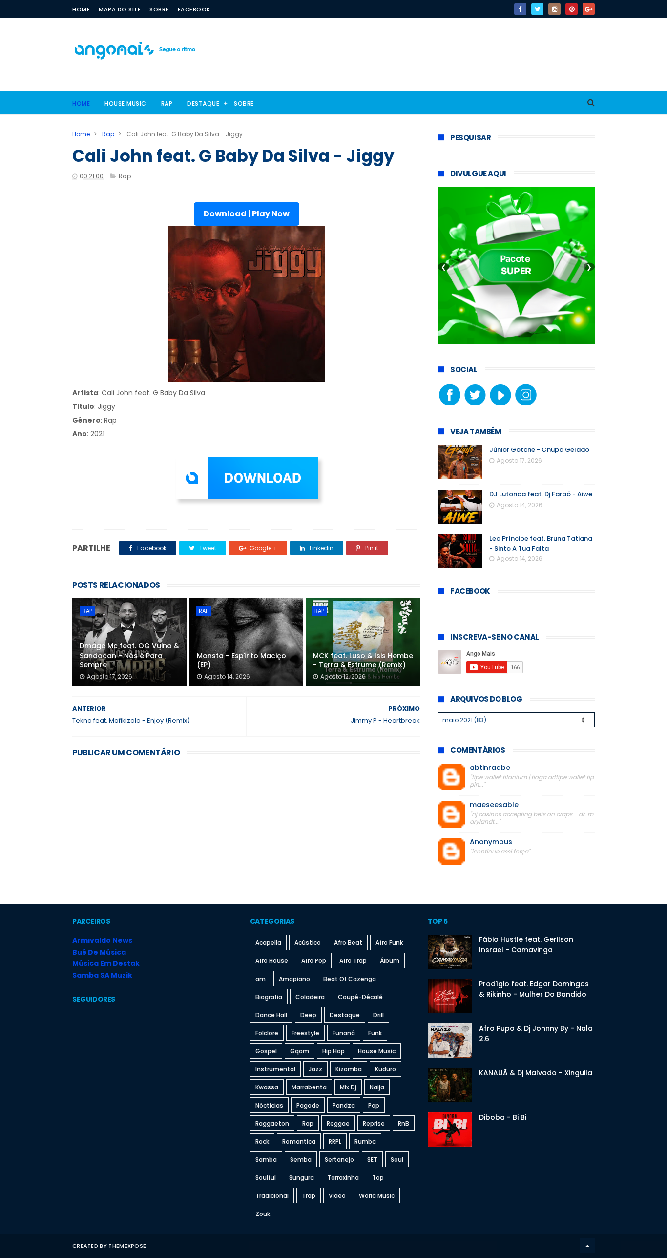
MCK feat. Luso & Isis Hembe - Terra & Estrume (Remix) (363, 660)
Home (81, 9)
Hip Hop (333, 1051)
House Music (125, 103)
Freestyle (305, 1033)
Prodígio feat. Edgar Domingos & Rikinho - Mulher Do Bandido (534, 989)
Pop (373, 1105)
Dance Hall (271, 1015)
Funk (375, 1033)
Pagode (307, 1105)
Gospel (266, 1051)
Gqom (299, 1051)
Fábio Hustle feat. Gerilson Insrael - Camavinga (526, 945)
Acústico (307, 942)
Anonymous (491, 842)
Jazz (315, 1069)
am (260, 979)
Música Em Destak (106, 963)
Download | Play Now (247, 213)
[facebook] (520, 9)
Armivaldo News (102, 940)
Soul (397, 1159)
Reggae (338, 1123)
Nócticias (269, 1105)
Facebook (194, 9)
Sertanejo (339, 1159)
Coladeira (310, 997)
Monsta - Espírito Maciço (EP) (241, 660)
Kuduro (385, 1069)
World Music (377, 1196)
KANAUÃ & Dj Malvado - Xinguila (535, 1073)
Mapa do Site (120, 9)
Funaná (344, 1033)
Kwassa (266, 1087)
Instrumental (275, 1069)
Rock (262, 1141)
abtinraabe (490, 768)
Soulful (265, 1177)
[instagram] (554, 9)
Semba (301, 1159)
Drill (378, 1015)
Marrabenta (309, 1087)
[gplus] (589, 9)
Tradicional (272, 1196)
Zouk (262, 1214)
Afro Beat (348, 942)
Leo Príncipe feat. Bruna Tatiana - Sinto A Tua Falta (540, 543)
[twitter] (537, 9)
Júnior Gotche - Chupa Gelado (539, 449)
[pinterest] (571, 9)
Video (337, 1196)
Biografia (268, 997)
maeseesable (494, 805)
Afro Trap (353, 961)
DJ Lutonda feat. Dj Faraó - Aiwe (540, 494)
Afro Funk (389, 942)
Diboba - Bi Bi (502, 1117)
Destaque (203, 103)
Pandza (344, 1105)
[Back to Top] (587, 1245)
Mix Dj (348, 1087)
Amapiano (294, 979)
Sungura (301, 1177)
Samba (266, 1159)
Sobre (159, 9)
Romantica (298, 1141)
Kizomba (348, 1069)
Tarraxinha (343, 1177)
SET (372, 1159)
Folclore (266, 1033)
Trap (308, 1196)
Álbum (389, 961)
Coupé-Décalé (360, 997)
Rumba (365, 1141)
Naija (377, 1087)
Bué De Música (99, 952)
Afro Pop (313, 961)
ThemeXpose (127, 1246)
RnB (403, 1123)
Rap (167, 103)
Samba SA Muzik (102, 975)
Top (378, 1177)
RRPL (335, 1141)
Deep (308, 1015)
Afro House (271, 961)
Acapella (268, 942)
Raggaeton (272, 1123)
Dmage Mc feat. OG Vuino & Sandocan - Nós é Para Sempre (129, 655)
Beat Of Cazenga (349, 979)
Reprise (374, 1123)
